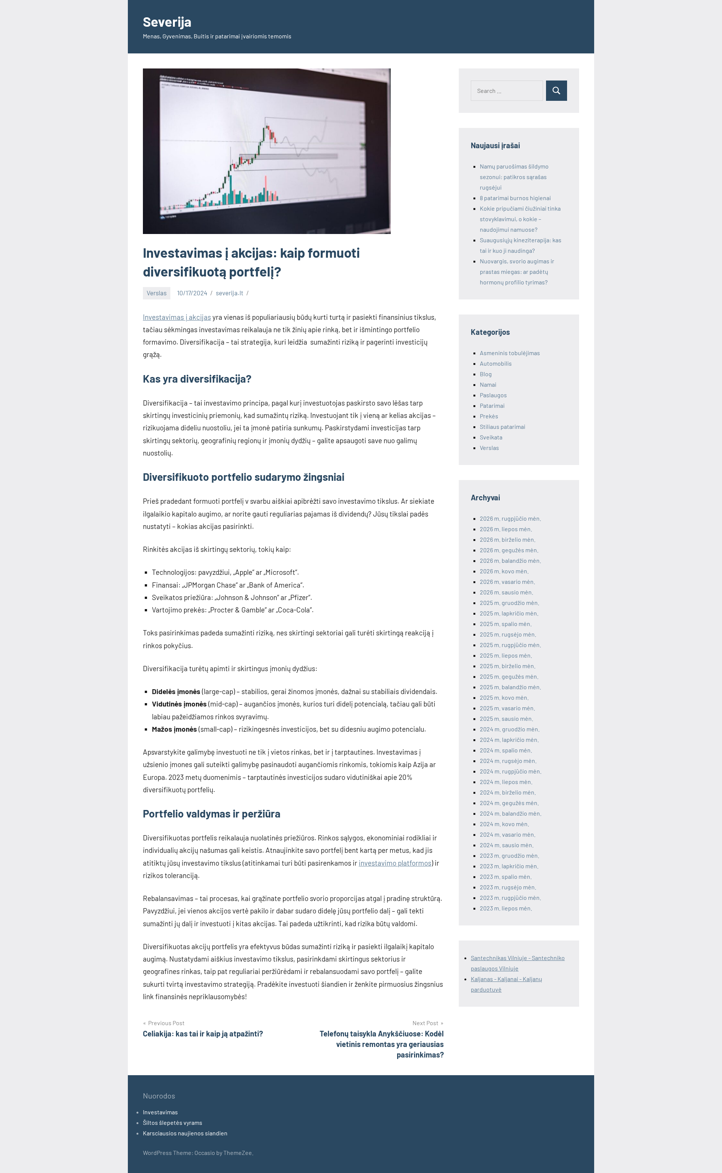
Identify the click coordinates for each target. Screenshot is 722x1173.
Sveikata (491, 437)
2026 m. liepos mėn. (506, 528)
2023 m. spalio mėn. (506, 876)
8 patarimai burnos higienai (515, 197)
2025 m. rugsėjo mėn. (508, 634)
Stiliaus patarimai (502, 426)
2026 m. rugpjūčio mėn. (510, 518)
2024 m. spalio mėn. (506, 750)
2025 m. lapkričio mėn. (509, 613)
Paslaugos (493, 394)
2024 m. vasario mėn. (507, 834)
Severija (167, 21)
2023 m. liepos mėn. (506, 908)
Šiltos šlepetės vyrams (172, 1122)
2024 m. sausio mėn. (507, 844)
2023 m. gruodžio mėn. (509, 855)
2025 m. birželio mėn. (507, 665)
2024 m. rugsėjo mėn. (508, 760)
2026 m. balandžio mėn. (510, 560)
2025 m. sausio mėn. (506, 718)
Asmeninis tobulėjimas (510, 352)
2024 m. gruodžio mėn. (510, 728)
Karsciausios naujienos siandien (185, 1133)
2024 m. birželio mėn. (508, 792)
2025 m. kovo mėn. (504, 697)
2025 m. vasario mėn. (507, 707)
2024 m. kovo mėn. (504, 823)
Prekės (489, 415)
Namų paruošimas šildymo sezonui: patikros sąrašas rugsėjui (514, 177)
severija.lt (229, 292)
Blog (486, 373)
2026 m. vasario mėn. (507, 581)
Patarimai (492, 405)
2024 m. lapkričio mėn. (509, 739)
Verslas (157, 292)
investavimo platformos (395, 862)
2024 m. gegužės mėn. (509, 802)
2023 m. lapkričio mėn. (509, 865)
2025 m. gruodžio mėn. (509, 602)
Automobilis (496, 363)
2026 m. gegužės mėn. (509, 549)
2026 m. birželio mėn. (507, 539)
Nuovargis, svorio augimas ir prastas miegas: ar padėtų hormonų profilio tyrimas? (517, 271)
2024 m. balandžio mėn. (511, 813)
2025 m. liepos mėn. (506, 655)
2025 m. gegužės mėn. (509, 676)
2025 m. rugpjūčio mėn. (510, 644)
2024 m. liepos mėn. (506, 781)
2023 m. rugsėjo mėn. (508, 886)
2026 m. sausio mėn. (506, 592)
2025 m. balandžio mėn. (510, 686)
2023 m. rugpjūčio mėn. (510, 897)
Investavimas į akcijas (177, 317)
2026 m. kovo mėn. (504, 570)
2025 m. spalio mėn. (506, 623)
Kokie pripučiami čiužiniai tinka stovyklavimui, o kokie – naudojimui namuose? (520, 219)
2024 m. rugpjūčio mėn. (511, 771)
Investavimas (160, 1111)
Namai (488, 384)
